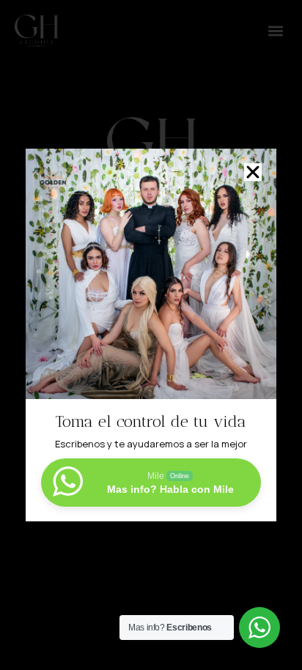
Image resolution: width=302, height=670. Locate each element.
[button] (253, 172)
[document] (151, 335)
